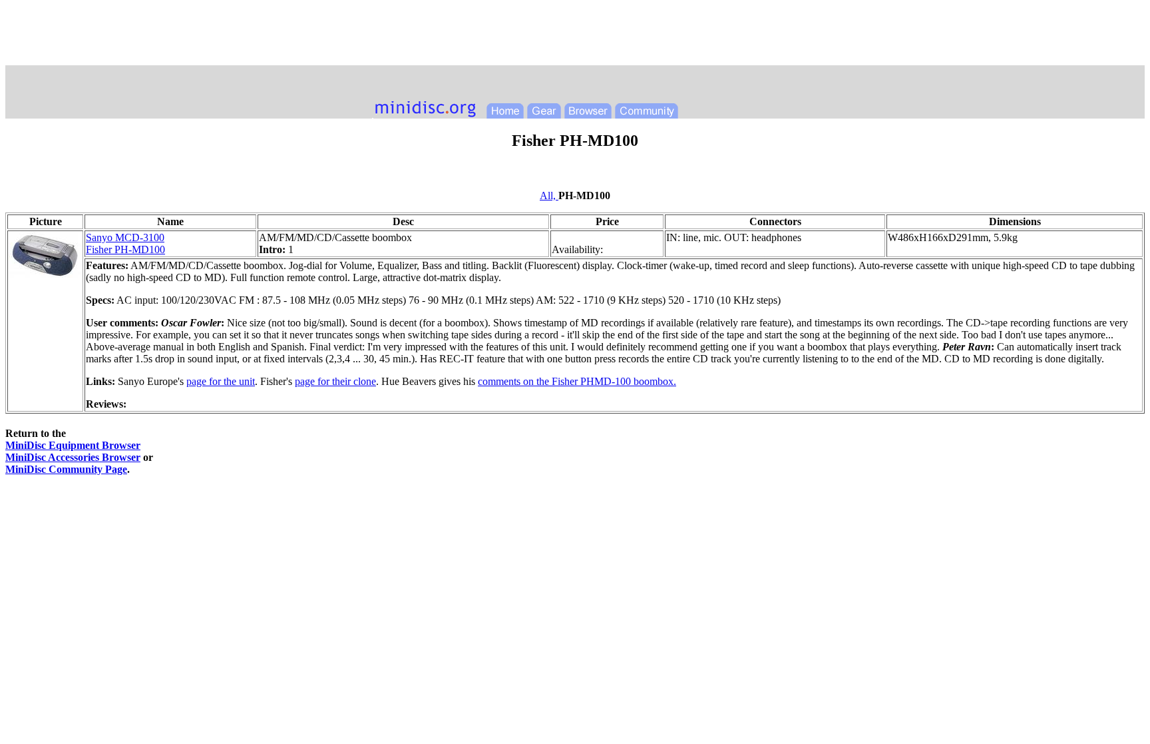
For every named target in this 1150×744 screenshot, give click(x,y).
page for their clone (335, 381)
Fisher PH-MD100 (125, 249)
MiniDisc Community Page (66, 469)
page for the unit (220, 381)
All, (549, 195)
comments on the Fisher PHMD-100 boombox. (577, 381)
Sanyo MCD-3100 (125, 237)
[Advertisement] (575, 35)
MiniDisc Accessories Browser (72, 457)
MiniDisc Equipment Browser (72, 445)
